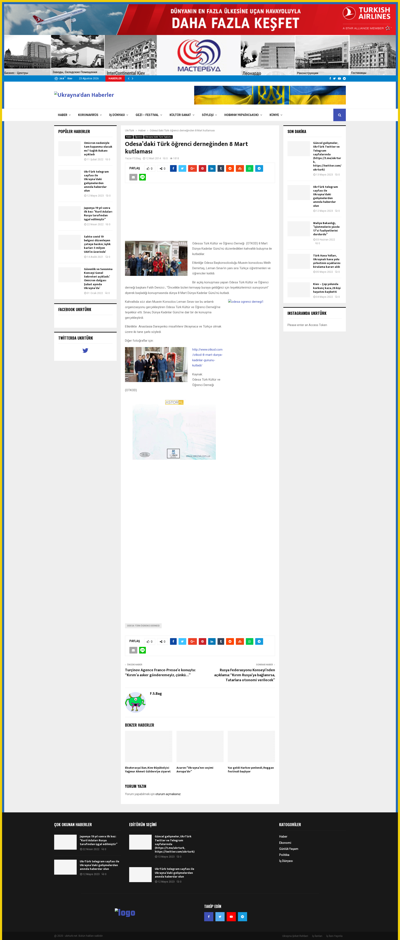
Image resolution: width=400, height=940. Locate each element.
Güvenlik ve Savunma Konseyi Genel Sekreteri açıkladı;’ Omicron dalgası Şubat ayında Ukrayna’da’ (98, 278)
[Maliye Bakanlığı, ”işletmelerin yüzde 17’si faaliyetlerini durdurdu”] (299, 228)
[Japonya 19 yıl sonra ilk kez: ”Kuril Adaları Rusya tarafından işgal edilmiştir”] (69, 213)
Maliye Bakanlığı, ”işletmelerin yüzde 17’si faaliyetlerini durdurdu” (326, 229)
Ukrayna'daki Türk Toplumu (158, 137)
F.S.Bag (136, 158)
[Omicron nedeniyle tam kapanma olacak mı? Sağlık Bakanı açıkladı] (69, 148)
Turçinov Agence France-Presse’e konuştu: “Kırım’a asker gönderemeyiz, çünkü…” (160, 672)
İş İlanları (317, 936)
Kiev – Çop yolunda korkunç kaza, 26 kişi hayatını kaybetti (327, 288)
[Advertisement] (200, 214)
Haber (62, 115)
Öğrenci (138, 137)
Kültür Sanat (180, 115)
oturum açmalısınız (168, 794)
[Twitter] (220, 916)
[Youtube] (231, 916)
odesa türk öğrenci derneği (143, 626)
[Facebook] (208, 916)
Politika (284, 855)
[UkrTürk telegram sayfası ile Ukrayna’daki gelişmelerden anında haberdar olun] (69, 177)
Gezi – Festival (147, 115)
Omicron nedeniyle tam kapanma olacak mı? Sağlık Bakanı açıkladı (98, 149)
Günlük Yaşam (288, 848)
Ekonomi (285, 842)
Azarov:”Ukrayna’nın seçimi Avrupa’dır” (194, 769)
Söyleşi (208, 115)
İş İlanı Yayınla (334, 936)
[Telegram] (242, 916)
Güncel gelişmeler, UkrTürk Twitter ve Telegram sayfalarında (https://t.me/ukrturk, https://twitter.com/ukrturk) (327, 156)
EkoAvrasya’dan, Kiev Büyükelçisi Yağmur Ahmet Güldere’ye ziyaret (148, 769)
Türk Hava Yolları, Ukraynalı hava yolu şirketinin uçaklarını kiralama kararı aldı (326, 261)
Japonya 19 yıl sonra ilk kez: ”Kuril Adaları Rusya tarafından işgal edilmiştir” (98, 213)
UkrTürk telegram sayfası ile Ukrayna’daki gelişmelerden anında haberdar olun (96, 181)
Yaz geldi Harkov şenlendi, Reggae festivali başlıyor (251, 769)
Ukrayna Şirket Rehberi (295, 936)
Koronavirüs (88, 115)
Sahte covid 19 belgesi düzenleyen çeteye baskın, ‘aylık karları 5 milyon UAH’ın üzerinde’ (97, 244)
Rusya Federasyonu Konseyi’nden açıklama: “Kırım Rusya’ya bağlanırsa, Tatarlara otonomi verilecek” (244, 675)
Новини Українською (241, 115)
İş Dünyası (117, 115)
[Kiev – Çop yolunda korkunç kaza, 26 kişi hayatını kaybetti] (299, 289)
